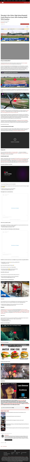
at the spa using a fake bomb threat (22, 162)
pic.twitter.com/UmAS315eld (5, 319)
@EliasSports (13, 301)
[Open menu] (1, 2)
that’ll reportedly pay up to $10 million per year (21, 158)
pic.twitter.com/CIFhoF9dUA (15, 276)
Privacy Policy (5, 452)
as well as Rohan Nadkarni (14, 152)
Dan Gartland (2, 22)
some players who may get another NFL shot (11, 153)
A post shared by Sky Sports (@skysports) (15, 219)
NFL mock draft (23, 153)
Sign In (28, 2)
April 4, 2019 (11, 189)
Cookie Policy (12, 452)
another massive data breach (9, 309)
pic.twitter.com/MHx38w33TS (15, 262)
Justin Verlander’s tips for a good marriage (17, 159)
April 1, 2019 (12, 226)
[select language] (26, 2)
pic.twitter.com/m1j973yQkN (19, 304)
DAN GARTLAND (7, 435)
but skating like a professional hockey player (19, 130)
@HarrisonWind (4, 188)
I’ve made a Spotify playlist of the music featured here (12, 403)
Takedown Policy (18, 452)
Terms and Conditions (23, 452)
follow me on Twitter (21, 400)
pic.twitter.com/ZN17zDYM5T (11, 188)
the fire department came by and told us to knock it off (10, 112)
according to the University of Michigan (22, 120)
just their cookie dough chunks (17, 312)
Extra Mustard (5, 446)
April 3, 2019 (7, 263)
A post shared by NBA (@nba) (15, 256)
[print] (5, 442)
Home (1, 446)
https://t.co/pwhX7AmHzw (17, 318)
